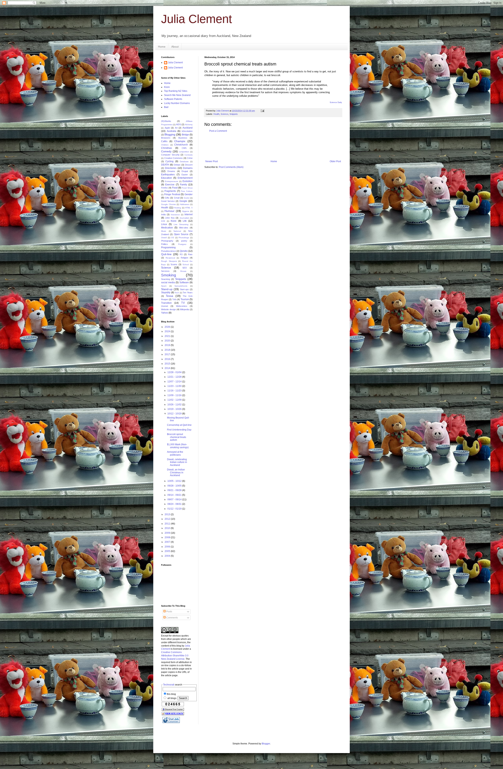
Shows (183, 271)
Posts (169, 611)
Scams (174, 264)
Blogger (266, 743)
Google (183, 201)
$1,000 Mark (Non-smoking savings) (178, 446)
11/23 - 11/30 (174, 386)
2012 (168, 519)
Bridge (185, 134)
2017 (168, 354)
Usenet (164, 306)
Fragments (170, 191)
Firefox (164, 188)
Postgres (182, 244)
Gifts (167, 198)
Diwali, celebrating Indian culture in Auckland (177, 462)
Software (184, 282)
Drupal (185, 171)
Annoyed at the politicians (175, 453)
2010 (168, 528)
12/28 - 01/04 (174, 372)
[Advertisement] (275, 146)
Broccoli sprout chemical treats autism (176, 437)
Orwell (164, 237)
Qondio (184, 251)
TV (183, 302)
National (177, 231)
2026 (168, 327)
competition (184, 152)
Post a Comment (218, 131)
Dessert (189, 165)
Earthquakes (168, 174)
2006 (168, 546)
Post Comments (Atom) (231, 167)
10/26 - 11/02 (174, 404)
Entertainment (185, 178)
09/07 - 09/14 (174, 499)
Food (175, 187)
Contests (188, 155)
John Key (169, 218)
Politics (164, 244)
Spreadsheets (180, 286)
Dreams (171, 171)
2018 (168, 350)
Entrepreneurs (171, 181)
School (186, 264)
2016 (168, 359)
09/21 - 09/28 (174, 490)
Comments (172, 617)
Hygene (185, 211)
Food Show (187, 188)
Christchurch (181, 144)
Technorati (168, 684)
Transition (166, 303)
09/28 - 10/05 (174, 485)
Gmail (176, 198)
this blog (171, 694)
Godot (186, 198)
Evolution (188, 181)
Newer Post (211, 161)
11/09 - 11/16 (174, 395)
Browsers (165, 138)
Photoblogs (184, 237)
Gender (188, 194)
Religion (184, 258)
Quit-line (166, 254)
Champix (179, 141)
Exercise (169, 184)
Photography (167, 241)
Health (216, 114)
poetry (184, 241)
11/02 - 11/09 (174, 399)
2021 (168, 336)
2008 (168, 537)
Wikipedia (184, 309)
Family (183, 184)
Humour (169, 210)
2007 (168, 542)
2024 (168, 331)
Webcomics (181, 306)
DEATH (165, 164)
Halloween (184, 204)
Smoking (168, 275)
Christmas (166, 148)
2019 (168, 345)
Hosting (177, 208)
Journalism (184, 218)
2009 (168, 533)
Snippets (233, 114)
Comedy (166, 151)
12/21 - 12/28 (174, 376)
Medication (167, 227)
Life (185, 221)
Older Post (335, 161)
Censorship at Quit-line (179, 425)
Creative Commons (173, 158)
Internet (188, 214)
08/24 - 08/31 (174, 504)
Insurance (175, 214)
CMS (184, 148)
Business (182, 138)
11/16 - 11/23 (174, 390)
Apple (167, 128)
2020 (168, 340)
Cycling (169, 161)
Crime (190, 158)
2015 (168, 363)
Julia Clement (196, 19)
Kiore (167, 87)
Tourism (185, 299)
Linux (164, 224)
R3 (181, 254)
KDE (163, 221)
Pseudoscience (168, 251)
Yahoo (164, 312)
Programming (168, 247)
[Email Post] (262, 110)
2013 (168, 514)
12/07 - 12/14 (174, 381)
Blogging (169, 134)
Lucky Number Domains (177, 103)
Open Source (181, 234)
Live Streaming (181, 224)
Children (165, 145)
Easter (185, 174)
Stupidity (165, 292)
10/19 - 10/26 (174, 409)
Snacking (165, 279)
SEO (184, 268)
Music (163, 231)
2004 (168, 556)
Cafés (164, 141)
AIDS (178, 124)
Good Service (168, 201)
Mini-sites (183, 227)
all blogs (171, 698)
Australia (171, 131)
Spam (163, 286)
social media (168, 282)
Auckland (188, 127)
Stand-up (167, 289)
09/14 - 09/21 (174, 495)
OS (172, 237)
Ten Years (188, 292)
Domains (188, 168)
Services (165, 271)
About (175, 46)
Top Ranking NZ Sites (175, 91)
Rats (190, 254)
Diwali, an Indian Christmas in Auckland (176, 472)
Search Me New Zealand (177, 95)
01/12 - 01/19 (174, 508)
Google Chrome (168, 204)
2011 (168, 523)
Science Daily (336, 102)
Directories (170, 168)
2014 (168, 368)
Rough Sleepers (169, 261)
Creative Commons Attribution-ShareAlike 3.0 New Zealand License (174, 655)
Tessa (169, 295)
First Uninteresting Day (179, 429)
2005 (168, 551)
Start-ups (184, 289)
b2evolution (187, 131)
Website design (168, 309)
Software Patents (173, 99)
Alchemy (189, 124)
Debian (177, 165)
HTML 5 (189, 208)
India (163, 214)
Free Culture (187, 191)
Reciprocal (170, 258)
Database (184, 161)
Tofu (174, 299)
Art (176, 128)
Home (161, 46)
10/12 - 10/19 (174, 413)
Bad (166, 107)
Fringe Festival (172, 194)
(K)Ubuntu (166, 121)
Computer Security (170, 155)
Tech (177, 293)
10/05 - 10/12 (174, 481)
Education (166, 178)
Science (224, 114)
